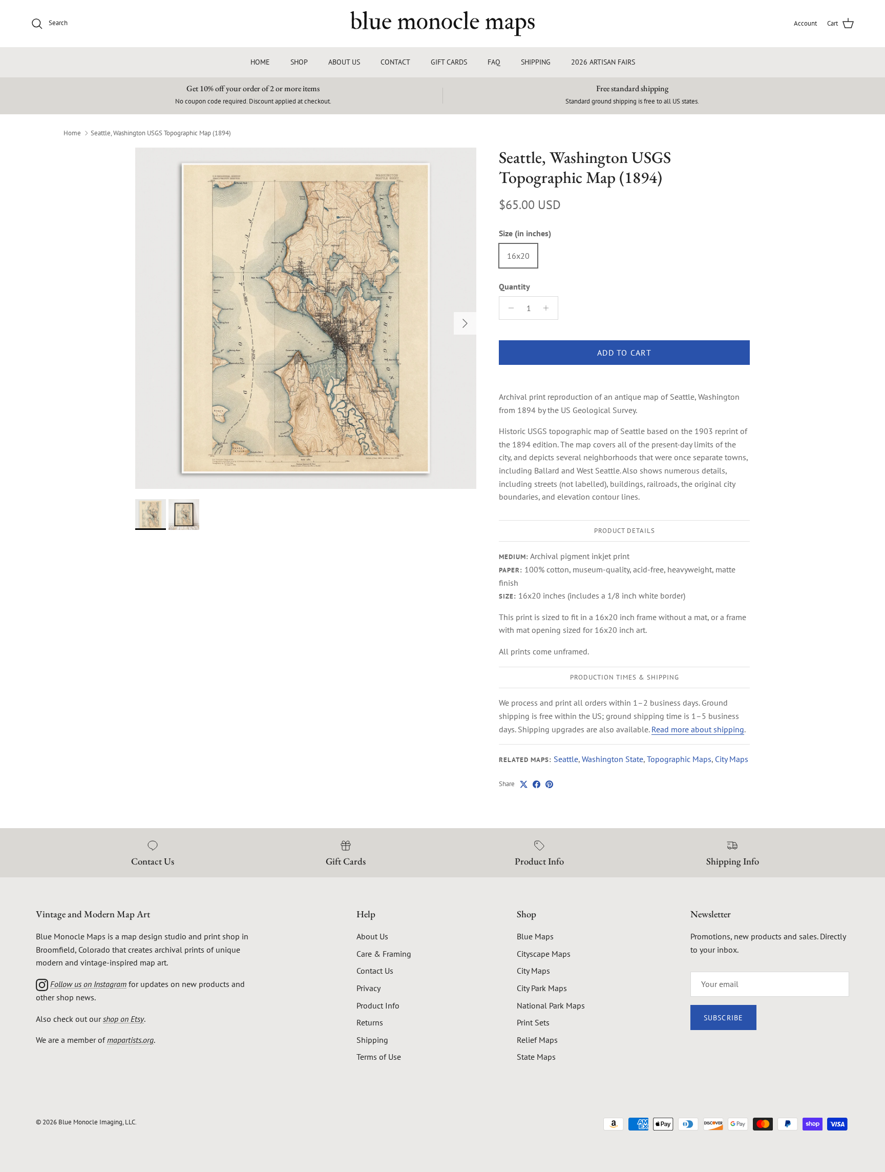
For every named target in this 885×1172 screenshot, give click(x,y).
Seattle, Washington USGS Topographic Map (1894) (161, 132)
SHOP (299, 62)
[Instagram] (42, 984)
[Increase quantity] (549, 308)
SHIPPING (536, 62)
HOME (260, 62)
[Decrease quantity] (508, 308)
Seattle (566, 759)
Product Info (377, 1005)
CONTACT (395, 62)
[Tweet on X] (524, 784)
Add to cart (624, 352)
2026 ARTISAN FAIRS (603, 62)
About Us (372, 936)
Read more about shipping (697, 729)
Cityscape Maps (544, 954)
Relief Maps (537, 1040)
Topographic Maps (679, 759)
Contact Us (374, 970)
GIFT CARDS (449, 62)
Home (72, 132)
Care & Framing (383, 954)
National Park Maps (551, 1005)
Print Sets (533, 1022)
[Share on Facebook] (536, 784)
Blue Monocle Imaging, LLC (96, 1122)
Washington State (612, 759)
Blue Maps (535, 936)
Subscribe (723, 1017)
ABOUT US (344, 62)
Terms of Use (378, 1057)
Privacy (368, 988)
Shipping (372, 1040)
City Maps (731, 759)
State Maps (536, 1057)
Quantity (514, 286)
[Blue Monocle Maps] (442, 23)
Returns (369, 1022)
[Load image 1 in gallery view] (305, 318)
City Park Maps (542, 988)
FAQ (494, 62)
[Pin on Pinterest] (549, 784)
